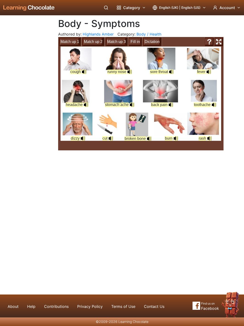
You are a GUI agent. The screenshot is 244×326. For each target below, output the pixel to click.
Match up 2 (93, 42)
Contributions (56, 306)
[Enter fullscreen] (219, 42)
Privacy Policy (90, 306)
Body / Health (149, 34)
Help (31, 306)
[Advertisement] (25, 94)
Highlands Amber (98, 34)
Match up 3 (116, 42)
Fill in (135, 42)
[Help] (209, 42)
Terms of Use (123, 306)
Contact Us (154, 306)
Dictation (152, 42)
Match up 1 (70, 42)
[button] (84, 71)
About (13, 306)
